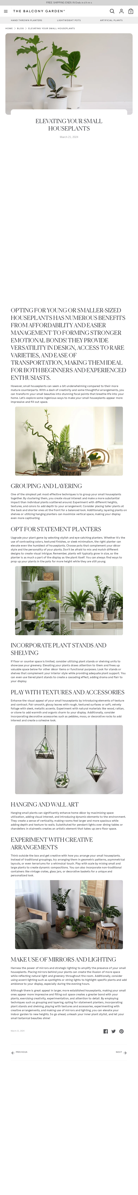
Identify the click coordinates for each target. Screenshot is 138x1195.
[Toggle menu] (5, 11)
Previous (21, 1052)
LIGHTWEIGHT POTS (69, 20)
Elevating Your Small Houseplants (51, 28)
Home (9, 28)
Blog (20, 28)
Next (119, 1052)
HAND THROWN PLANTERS (26, 20)
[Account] (121, 9)
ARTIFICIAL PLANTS (111, 20)
